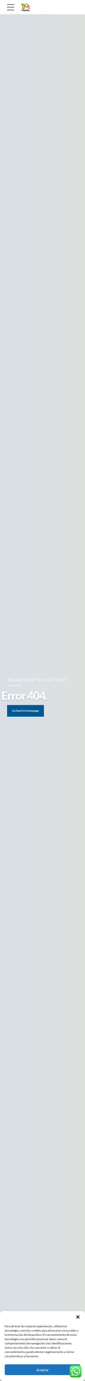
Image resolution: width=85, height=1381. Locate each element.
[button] (78, 1317)
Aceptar (42, 1370)
